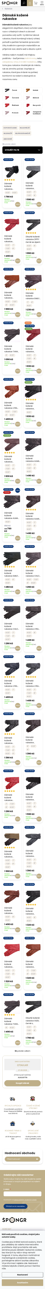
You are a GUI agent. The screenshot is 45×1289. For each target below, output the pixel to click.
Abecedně (8, 139)
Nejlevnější (25, 128)
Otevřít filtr (12, 150)
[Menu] (42, 3)
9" (13, 753)
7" (34, 192)
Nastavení (22, 1274)
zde (25, 1263)
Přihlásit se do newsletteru (15, 1206)
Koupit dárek (22, 1083)
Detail (18, 204)
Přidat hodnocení (13, 1159)
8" (34, 195)
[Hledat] (24, 3)
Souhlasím (22, 1282)
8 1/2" (15, 193)
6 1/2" (8, 193)
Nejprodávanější (22, 133)
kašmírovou (30, 58)
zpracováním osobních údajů (25, 1200)
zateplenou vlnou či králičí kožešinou (19, 61)
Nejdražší (8, 133)
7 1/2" (29, 195)
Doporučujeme (10, 128)
